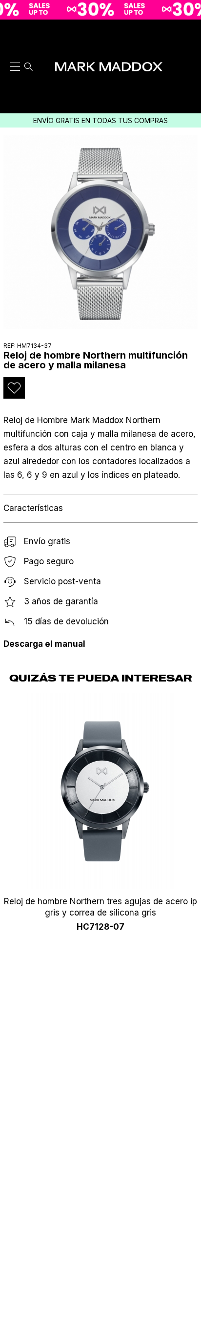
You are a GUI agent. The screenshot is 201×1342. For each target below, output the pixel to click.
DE (187, 82)
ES (188, 33)
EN (187, 45)
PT (187, 70)
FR (188, 95)
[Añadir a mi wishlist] (14, 388)
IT (187, 58)
